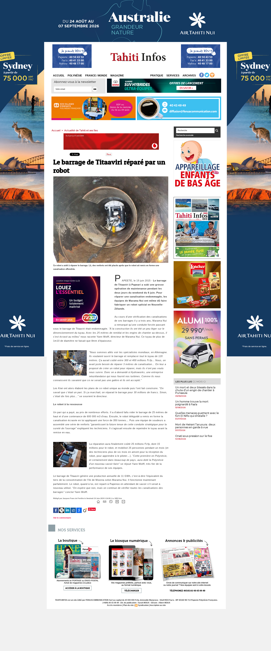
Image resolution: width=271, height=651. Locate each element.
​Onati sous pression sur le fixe (193, 436)
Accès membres (114, 605)
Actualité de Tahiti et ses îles (81, 130)
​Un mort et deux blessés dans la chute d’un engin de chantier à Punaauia (195, 390)
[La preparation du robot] (70, 351)
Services (172, 75)
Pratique (156, 75)
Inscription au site (158, 605)
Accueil (58, 75)
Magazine (117, 75)
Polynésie (75, 75)
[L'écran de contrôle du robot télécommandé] (70, 443)
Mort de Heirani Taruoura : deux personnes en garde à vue (195, 426)
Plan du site (128, 605)
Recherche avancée (184, 135)
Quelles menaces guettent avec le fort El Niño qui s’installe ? (197, 414)
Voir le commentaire (62, 518)
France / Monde (96, 75)
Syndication (143, 605)
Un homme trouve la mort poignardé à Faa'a (191, 403)
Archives (189, 75)
